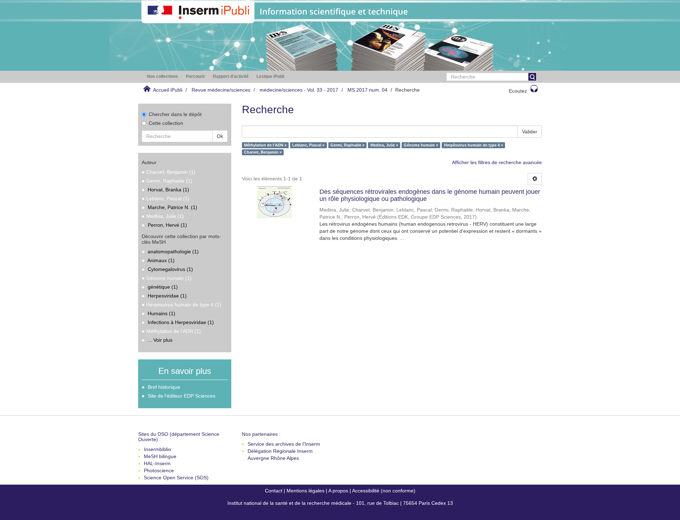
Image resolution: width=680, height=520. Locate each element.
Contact (273, 490)
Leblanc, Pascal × (308, 145)
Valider (529, 131)
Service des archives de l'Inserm (284, 444)
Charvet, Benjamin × (263, 152)
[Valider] (532, 77)
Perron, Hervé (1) (167, 225)
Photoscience (159, 470)
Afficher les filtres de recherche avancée (497, 162)
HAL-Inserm (157, 463)
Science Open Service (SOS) (176, 477)
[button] (162, 76)
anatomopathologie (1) (173, 251)
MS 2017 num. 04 (367, 90)
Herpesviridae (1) (167, 296)
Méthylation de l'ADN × (265, 145)
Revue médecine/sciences (221, 90)
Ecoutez (518, 91)
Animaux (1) (161, 260)
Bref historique (164, 387)
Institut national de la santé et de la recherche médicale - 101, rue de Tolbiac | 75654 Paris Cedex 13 (340, 503)
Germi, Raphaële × (347, 145)
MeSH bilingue (160, 456)
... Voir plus (160, 340)
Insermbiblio (157, 449)
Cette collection (166, 123)
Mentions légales (305, 490)
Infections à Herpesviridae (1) (181, 322)
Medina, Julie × (384, 145)
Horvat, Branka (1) (168, 189)
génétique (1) (163, 287)
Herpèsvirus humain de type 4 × (473, 145)
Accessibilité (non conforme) (383, 490)
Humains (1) (161, 313)
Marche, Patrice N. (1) (172, 207)
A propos (338, 490)
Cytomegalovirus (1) (170, 269)
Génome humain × (421, 145)
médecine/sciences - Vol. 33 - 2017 (299, 90)
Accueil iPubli (167, 90)
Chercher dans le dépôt (175, 114)
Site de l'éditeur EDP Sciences (181, 396)
